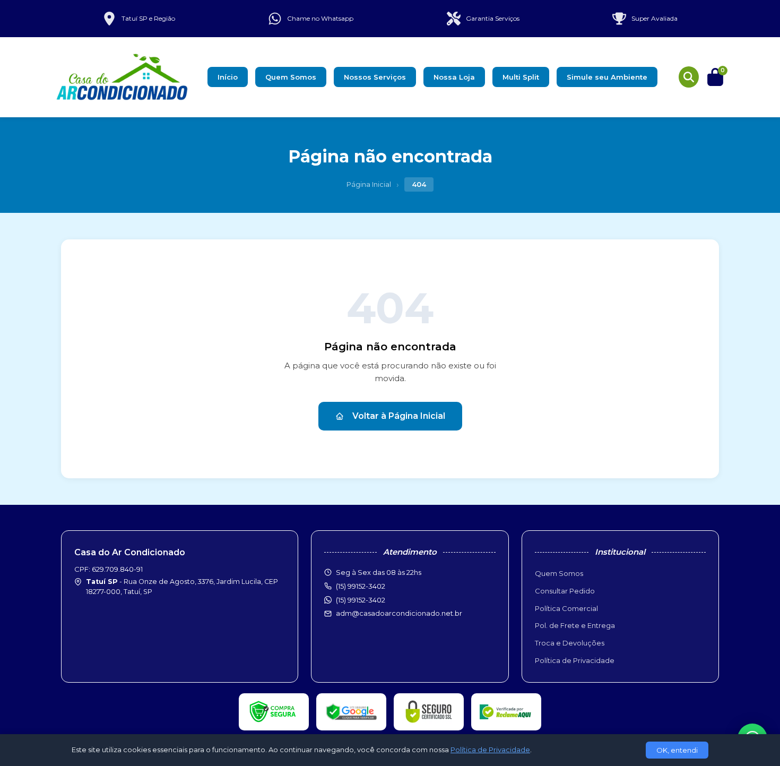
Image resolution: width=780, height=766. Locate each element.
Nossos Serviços (375, 77)
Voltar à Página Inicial (398, 416)
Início (228, 77)
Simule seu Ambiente (607, 77)
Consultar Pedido (565, 591)
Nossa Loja (454, 77)
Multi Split (520, 77)
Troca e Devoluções (569, 643)
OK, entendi (677, 750)
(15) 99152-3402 (360, 600)
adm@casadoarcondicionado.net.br (399, 613)
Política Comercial (566, 608)
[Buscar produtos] (689, 77)
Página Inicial (368, 184)
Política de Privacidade (574, 660)
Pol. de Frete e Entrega (575, 625)
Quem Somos (290, 77)
